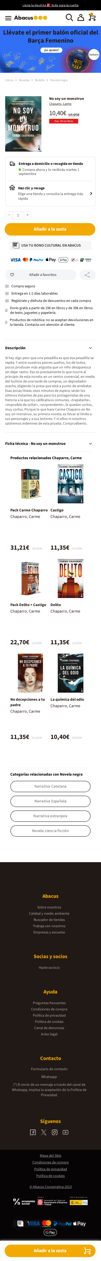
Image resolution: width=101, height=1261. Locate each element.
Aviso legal (49, 1034)
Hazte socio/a (49, 967)
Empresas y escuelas (49, 932)
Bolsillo (40, 80)
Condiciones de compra (49, 1009)
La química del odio (67, 699)
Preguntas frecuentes (49, 1003)
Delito (56, 605)
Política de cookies (49, 1021)
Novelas (24, 80)
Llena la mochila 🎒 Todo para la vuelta (50, 5)
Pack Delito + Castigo (28, 605)
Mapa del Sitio (50, 1155)
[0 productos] (92, 20)
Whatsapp (49, 1077)
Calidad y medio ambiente (49, 913)
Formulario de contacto (49, 1069)
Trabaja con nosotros (49, 926)
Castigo (57, 510)
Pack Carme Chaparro (29, 510)
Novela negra (59, 80)
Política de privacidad (49, 1015)
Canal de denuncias (49, 1028)
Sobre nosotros (49, 907)
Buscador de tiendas (49, 919)
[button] (80, 18)
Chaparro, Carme (60, 104)
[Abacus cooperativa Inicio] (32, 20)
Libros (9, 80)
